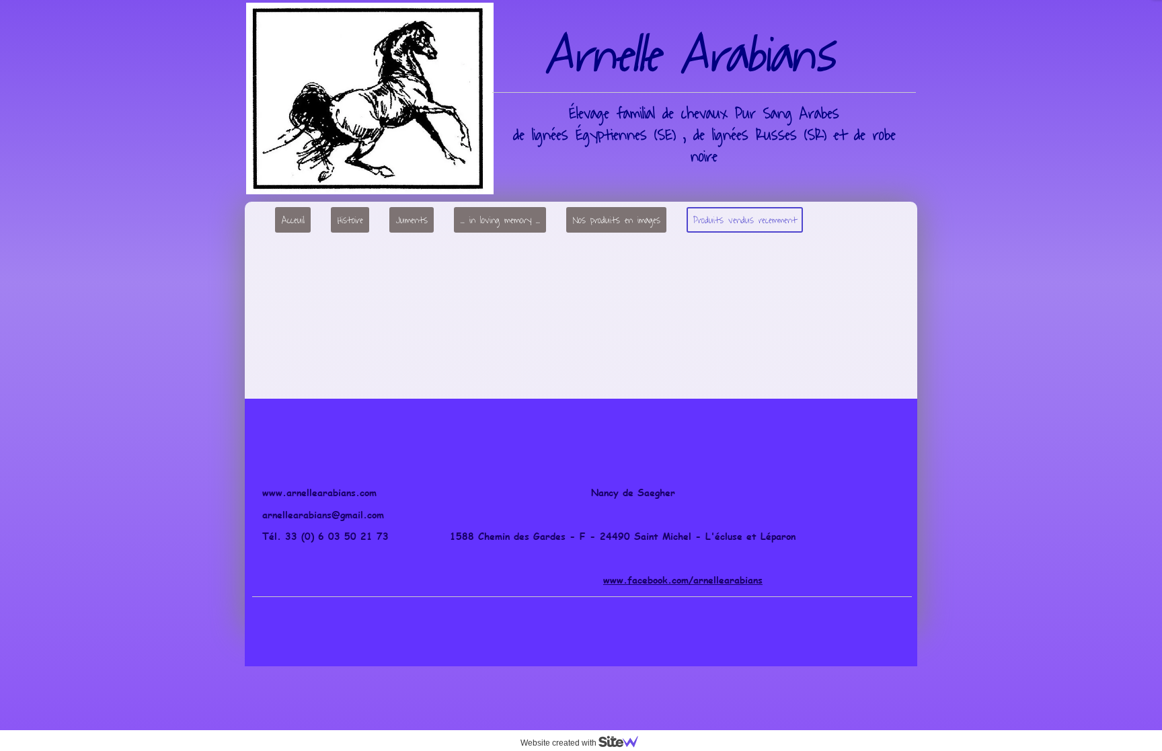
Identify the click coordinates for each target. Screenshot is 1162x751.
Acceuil (293, 220)
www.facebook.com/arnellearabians (683, 580)
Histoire (350, 220)
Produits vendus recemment (745, 220)
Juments (412, 220)
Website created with (559, 743)
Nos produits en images (616, 220)
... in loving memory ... (500, 220)
